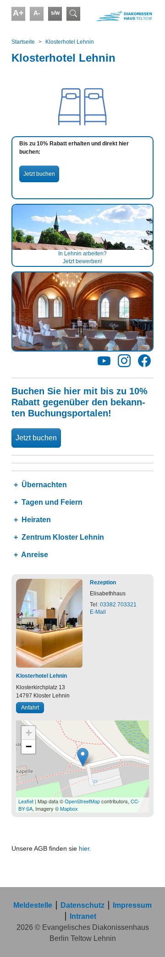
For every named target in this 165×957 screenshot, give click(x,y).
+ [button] (29, 732)
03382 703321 (118, 604)
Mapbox (69, 808)
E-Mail (98, 612)
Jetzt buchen (39, 174)
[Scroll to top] (145, 937)
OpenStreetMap (82, 801)
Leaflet (25, 801)
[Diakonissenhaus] (119, 16)
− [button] (29, 746)
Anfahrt (30, 707)
